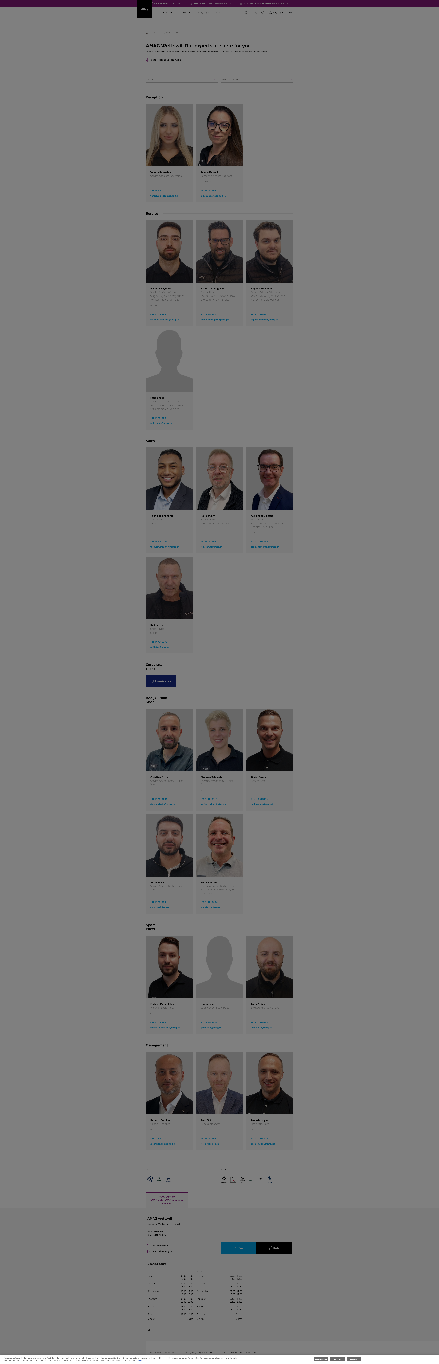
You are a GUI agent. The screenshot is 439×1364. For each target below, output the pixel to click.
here (140, 1360)
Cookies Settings (321, 1359)
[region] (219, 1359)
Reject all (337, 1359)
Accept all (353, 1359)
